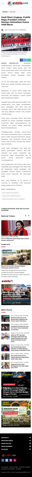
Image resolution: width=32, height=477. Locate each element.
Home (6, 12)
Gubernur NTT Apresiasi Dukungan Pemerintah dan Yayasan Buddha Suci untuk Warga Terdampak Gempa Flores (19, 338)
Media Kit (18, 469)
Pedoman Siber (13, 467)
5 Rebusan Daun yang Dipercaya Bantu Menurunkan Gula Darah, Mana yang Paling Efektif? (16, 420)
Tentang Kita (4, 467)
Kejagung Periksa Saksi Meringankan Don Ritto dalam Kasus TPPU (20, 366)
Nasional (24, 29)
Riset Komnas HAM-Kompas (10, 192)
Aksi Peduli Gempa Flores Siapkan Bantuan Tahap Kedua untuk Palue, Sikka (20, 357)
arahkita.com (26, 472)
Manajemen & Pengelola (8, 469)
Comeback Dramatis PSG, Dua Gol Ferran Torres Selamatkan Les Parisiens (19, 327)
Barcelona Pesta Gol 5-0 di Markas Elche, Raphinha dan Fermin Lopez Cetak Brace (19, 319)
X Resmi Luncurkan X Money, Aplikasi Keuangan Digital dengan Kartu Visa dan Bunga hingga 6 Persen (15, 391)
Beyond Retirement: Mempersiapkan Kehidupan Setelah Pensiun (13, 267)
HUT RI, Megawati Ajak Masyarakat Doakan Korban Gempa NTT (15, 239)
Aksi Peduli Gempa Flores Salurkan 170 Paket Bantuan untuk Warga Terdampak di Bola (20, 348)
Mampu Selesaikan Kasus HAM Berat (13, 199)
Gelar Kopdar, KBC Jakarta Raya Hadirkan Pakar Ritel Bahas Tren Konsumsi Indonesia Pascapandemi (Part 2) (16, 296)
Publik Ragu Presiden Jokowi (11, 196)
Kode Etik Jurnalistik (24, 467)
